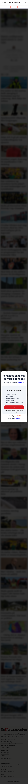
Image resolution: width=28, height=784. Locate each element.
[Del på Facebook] (11, 60)
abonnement (17, 418)
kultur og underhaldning (17, 66)
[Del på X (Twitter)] (14, 60)
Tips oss (3, 2)
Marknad (3, 755)
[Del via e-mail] (16, 60)
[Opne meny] (25, 3)
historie (6, 68)
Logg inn (14, 382)
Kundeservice (5, 754)
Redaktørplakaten (6, 741)
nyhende (6, 66)
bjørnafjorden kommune (17, 68)
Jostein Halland (5, 747)
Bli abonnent (14, 7)
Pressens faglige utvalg (8, 739)
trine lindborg (14, 71)
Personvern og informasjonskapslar (12, 743)
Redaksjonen (5, 752)
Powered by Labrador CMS (14, 781)
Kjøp (14, 407)
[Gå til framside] (14, 3)
